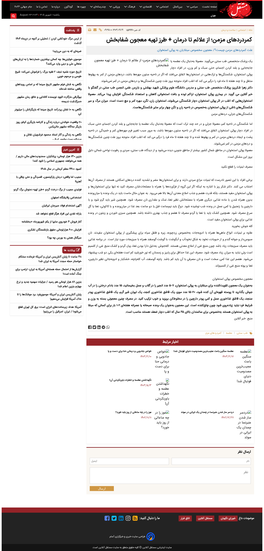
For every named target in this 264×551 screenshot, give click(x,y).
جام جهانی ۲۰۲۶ (23, 7)
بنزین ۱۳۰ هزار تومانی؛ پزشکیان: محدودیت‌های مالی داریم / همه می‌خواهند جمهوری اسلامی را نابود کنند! (48, 158)
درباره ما (56, 7)
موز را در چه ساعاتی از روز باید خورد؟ (133, 412)
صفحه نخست (209, 7)
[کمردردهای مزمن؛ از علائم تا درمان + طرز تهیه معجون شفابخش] (103, 327)
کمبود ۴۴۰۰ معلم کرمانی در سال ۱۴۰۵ (61, 169)
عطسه (229, 333)
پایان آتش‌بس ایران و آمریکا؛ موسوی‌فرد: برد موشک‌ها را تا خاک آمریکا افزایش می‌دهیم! (49, 296)
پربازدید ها (69, 250)
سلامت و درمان (228, 30)
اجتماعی (164, 7)
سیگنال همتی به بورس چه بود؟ (64, 238)
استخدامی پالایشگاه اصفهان (66, 197)
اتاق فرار (185, 518)
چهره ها (82, 7)
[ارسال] (94, 30)
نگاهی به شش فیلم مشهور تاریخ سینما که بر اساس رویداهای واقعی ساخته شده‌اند (48, 86)
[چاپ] (89, 30)
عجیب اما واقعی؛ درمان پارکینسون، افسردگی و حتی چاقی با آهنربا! (48, 179)
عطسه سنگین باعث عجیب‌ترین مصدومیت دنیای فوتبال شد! (203, 351)
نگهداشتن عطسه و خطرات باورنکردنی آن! (130, 380)
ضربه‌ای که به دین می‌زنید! (67, 51)
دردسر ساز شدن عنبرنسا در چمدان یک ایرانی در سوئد (207, 412)
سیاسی (194, 7)
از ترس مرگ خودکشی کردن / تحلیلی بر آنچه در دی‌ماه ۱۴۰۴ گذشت (48, 41)
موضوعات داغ (246, 518)
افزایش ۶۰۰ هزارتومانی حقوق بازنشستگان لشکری (54, 230)
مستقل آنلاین (205, 518)
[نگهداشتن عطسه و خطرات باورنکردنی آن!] (161, 392)
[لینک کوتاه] (100, 30)
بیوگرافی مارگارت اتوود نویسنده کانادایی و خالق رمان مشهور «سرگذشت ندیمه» (49, 99)
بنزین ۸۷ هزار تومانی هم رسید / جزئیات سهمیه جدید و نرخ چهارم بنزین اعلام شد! (48, 284)
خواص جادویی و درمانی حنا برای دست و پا (129, 351)
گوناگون (69, 7)
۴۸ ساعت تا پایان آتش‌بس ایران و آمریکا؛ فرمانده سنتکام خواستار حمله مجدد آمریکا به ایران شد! (50, 259)
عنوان (213, 16)
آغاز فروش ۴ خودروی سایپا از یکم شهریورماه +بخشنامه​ (51, 222)
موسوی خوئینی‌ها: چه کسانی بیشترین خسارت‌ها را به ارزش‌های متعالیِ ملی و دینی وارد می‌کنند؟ (47, 61)
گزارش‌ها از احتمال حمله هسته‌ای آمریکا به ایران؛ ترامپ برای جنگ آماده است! (48, 271)
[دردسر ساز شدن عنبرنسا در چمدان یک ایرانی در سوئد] (243, 425)
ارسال (102, 488)
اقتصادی (147, 7)
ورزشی (116, 7)
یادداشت (70, 30)
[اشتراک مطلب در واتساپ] (108, 327)
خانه (250, 30)
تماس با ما (42, 7)
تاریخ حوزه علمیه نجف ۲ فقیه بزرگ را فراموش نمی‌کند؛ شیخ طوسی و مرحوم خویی (48, 74)
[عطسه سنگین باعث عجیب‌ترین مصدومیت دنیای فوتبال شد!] (243, 366)
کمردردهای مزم (213, 333)
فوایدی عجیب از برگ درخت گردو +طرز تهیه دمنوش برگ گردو (47, 189)
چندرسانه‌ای (99, 7)
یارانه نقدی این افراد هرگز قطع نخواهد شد (58, 213)
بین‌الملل (178, 7)
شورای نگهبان (228, 518)
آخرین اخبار (69, 150)
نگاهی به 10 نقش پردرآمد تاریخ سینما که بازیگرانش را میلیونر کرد (48, 111)
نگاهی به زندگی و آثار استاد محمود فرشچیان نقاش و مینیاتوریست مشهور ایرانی (52, 137)
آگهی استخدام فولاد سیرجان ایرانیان (61, 205)
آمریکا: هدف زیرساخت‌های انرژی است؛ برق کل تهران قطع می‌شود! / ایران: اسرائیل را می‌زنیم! (49, 309)
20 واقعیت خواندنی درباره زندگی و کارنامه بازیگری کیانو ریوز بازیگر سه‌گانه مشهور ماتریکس (48, 124)
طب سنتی (242, 333)
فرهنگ (131, 7)
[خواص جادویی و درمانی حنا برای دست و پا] (161, 361)
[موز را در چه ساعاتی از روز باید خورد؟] (161, 420)
